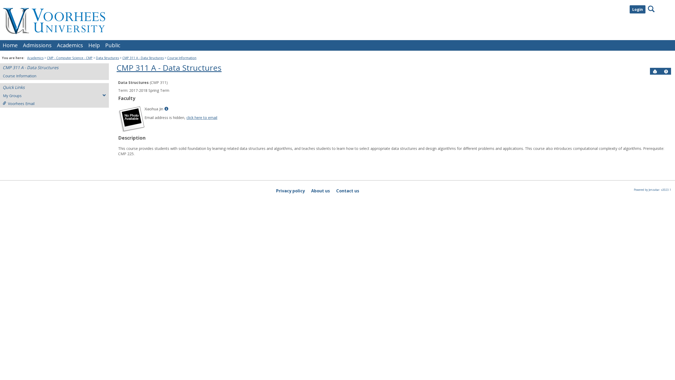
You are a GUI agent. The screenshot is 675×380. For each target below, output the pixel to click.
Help (94, 45)
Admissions (37, 45)
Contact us (347, 191)
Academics (70, 45)
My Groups (12, 95)
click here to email (201, 117)
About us (320, 191)
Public (112, 45)
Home (10, 45)
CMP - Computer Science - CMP (70, 58)
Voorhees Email (21, 103)
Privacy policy (290, 191)
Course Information (181, 58)
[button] (666, 71)
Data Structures (107, 58)
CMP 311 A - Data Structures (143, 58)
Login (637, 9)
